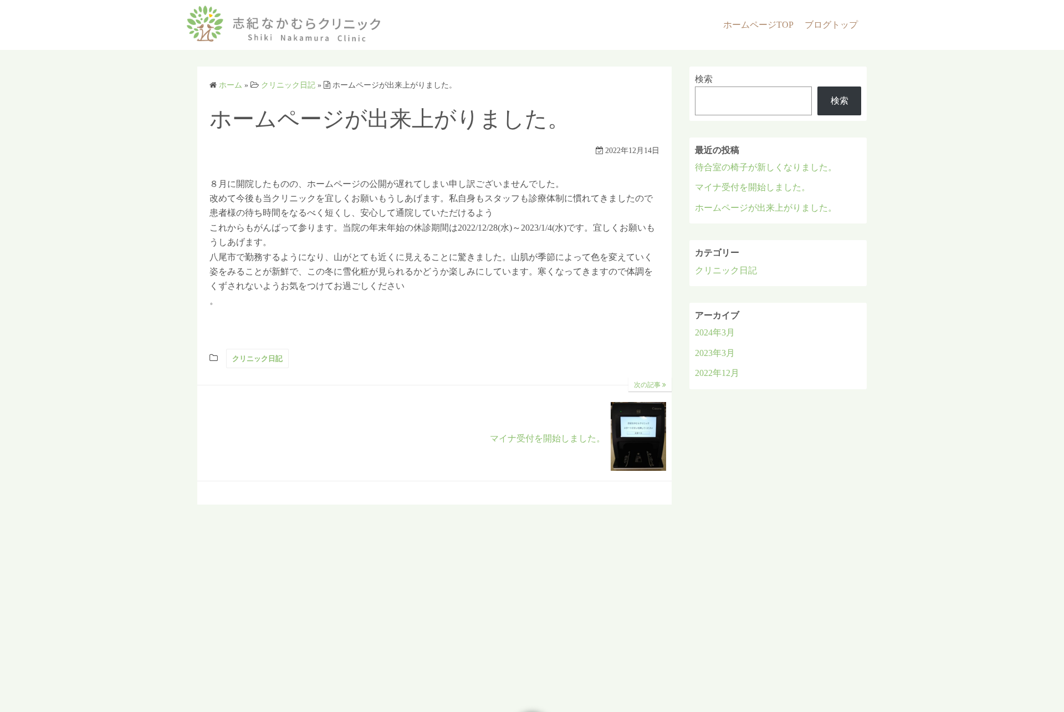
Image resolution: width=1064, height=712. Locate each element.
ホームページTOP (758, 24)
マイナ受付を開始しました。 (752, 187)
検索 (704, 79)
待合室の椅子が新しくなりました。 (766, 167)
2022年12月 (717, 373)
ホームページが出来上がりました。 (766, 207)
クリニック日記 (257, 358)
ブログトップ (831, 24)
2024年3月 (715, 332)
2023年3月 (715, 353)
